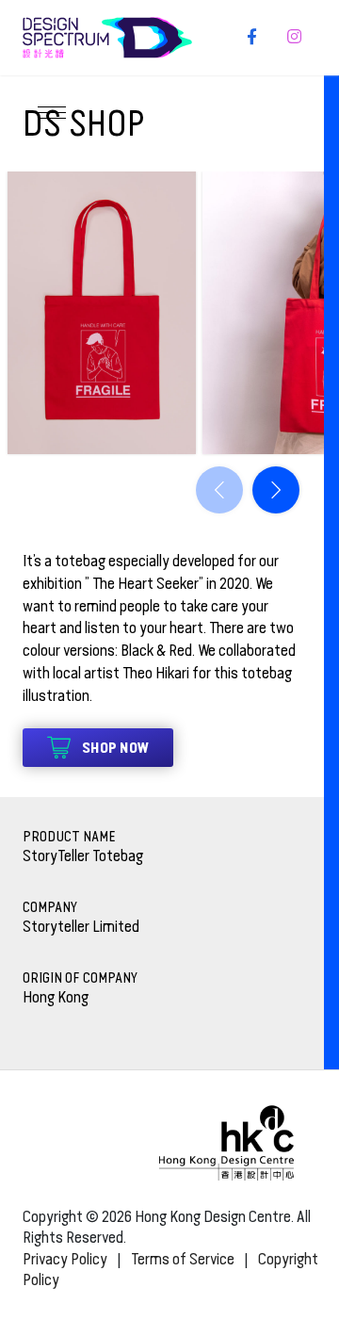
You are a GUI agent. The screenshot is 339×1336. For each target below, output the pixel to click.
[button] (275, 489)
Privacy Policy (65, 1259)
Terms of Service (182, 1259)
